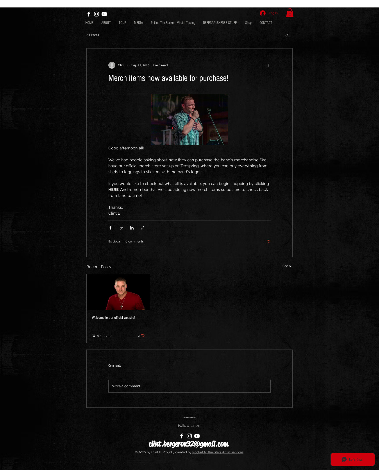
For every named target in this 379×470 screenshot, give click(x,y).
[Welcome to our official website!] (118, 292)
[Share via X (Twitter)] (121, 228)
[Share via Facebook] (110, 228)
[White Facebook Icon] (89, 14)
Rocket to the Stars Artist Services (217, 452)
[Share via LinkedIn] (132, 228)
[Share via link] (143, 228)
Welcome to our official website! (113, 317)
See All (287, 266)
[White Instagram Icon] (96, 14)
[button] (290, 12)
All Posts (92, 35)
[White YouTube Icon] (104, 14)
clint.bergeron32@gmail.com (188, 444)
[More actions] (268, 65)
